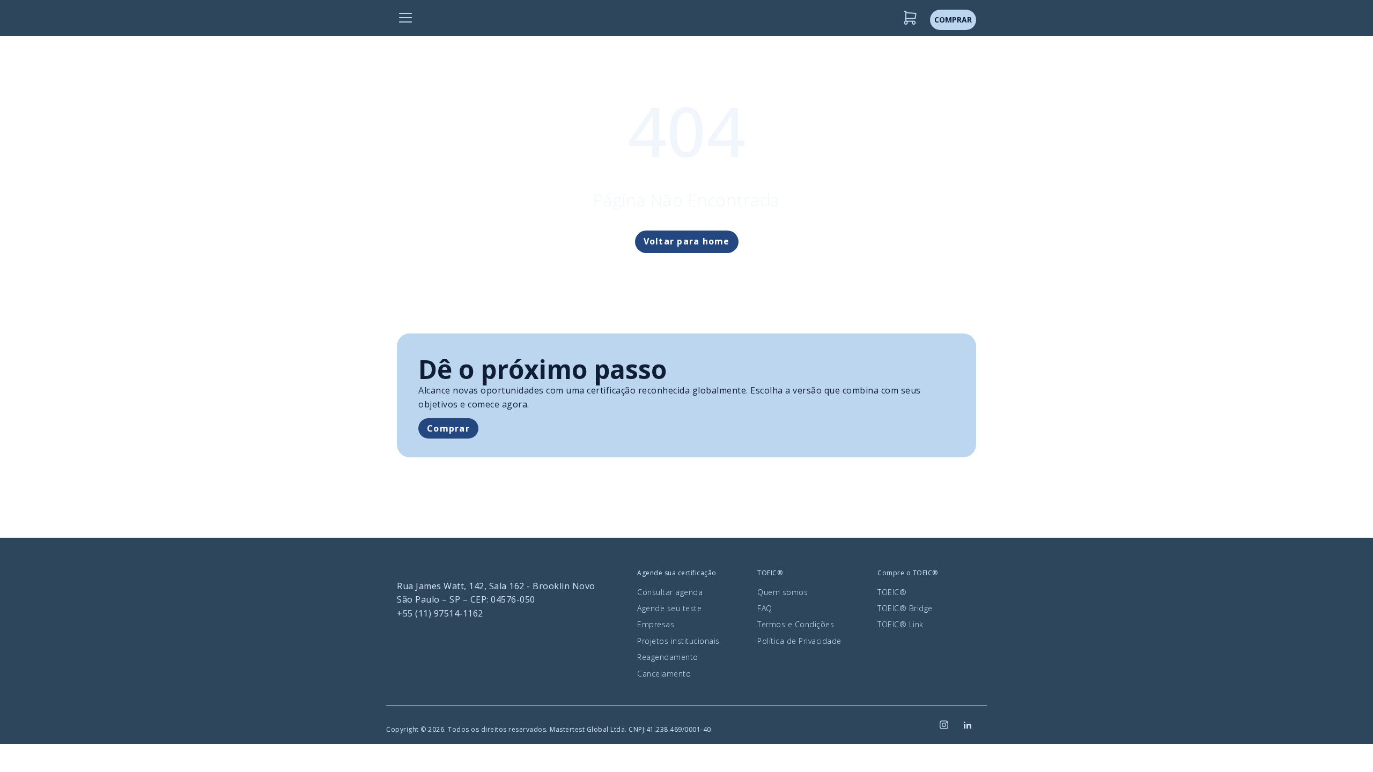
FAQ (764, 608)
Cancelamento (664, 674)
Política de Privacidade (799, 641)
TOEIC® (891, 592)
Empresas (655, 624)
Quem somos (782, 592)
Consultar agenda (670, 592)
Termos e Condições (795, 624)
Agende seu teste (669, 608)
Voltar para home (687, 241)
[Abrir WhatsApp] (1346, 745)
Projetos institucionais (678, 641)
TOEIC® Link (900, 624)
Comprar (448, 428)
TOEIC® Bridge (905, 608)
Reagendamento (667, 657)
